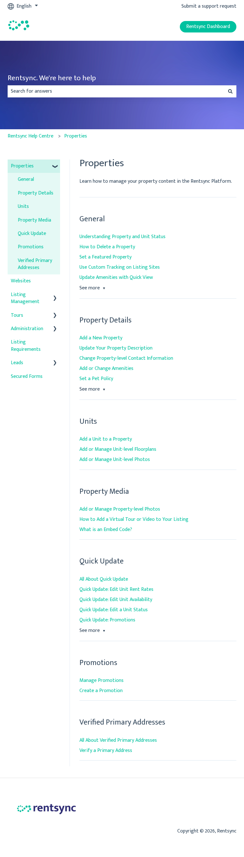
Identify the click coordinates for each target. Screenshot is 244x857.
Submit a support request (208, 6)
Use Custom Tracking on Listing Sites (119, 267)
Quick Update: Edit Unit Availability (115, 599)
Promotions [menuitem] (31, 247)
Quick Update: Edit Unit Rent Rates (116, 589)
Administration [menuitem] (27, 328)
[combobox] (116, 91)
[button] (55, 166)
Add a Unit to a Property (105, 439)
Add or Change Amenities (106, 368)
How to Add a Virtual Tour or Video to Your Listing (133, 519)
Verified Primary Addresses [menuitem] (35, 264)
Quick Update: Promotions (107, 620)
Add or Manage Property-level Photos (119, 509)
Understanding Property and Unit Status (122, 236)
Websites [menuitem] (21, 281)
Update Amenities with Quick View (116, 277)
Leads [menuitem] (17, 362)
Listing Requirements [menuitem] (26, 345)
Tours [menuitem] (17, 315)
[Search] (230, 91)
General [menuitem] (26, 179)
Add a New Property (100, 338)
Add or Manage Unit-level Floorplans (117, 449)
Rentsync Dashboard (208, 26)
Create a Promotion (101, 690)
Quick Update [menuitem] (32, 233)
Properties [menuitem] (22, 166)
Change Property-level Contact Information (126, 358)
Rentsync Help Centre (30, 136)
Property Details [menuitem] (35, 193)
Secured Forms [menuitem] (27, 376)
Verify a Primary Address (105, 750)
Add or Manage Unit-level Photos (114, 459)
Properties (75, 136)
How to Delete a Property (107, 247)
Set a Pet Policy (96, 378)
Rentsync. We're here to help (52, 78)
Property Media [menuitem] (34, 220)
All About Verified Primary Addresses (118, 740)
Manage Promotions (101, 680)
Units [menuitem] (23, 206)
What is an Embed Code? (105, 529)
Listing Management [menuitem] (25, 298)
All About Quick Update (103, 579)
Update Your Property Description (115, 348)
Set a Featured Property (105, 257)
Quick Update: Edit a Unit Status (113, 610)
